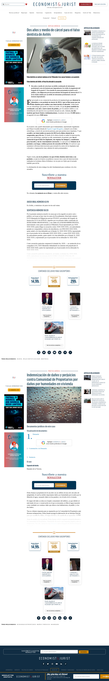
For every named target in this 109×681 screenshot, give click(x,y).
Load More (54, 632)
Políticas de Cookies (27, 670)
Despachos (78, 12)
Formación (46, 18)
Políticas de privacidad (41, 670)
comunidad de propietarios (27, 624)
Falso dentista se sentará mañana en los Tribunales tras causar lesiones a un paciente (53, 77)
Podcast (53, 18)
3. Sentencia (31, 457)
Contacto (17, 670)
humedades (55, 624)
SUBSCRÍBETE (86, 4)
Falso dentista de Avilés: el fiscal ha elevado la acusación (44, 81)
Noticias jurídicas (14, 12)
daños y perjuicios (43, 624)
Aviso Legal (100, 670)
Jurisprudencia (58, 12)
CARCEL (20, 359)
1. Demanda (35, 434)
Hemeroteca (96, 12)
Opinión (32, 12)
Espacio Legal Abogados (55, 129)
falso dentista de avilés (32, 359)
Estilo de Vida (87, 12)
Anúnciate (54, 670)
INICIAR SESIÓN (100, 4)
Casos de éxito (68, 12)
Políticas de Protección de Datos (85, 670)
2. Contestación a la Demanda (37, 448)
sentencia (45, 359)
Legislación (48, 12)
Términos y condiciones (67, 670)
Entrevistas (39, 12)
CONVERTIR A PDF (14, 45)
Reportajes (24, 12)
